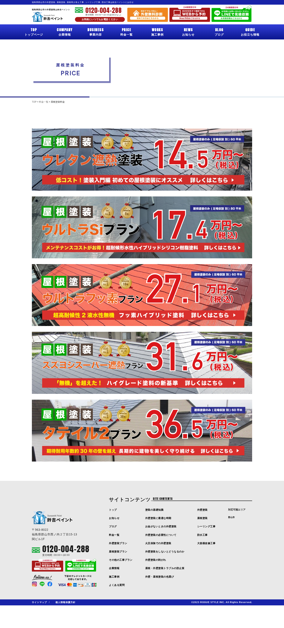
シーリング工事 (206, 526)
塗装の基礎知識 (154, 509)
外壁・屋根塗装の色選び (159, 576)
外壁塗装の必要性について (161, 534)
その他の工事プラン (121, 559)
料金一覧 (126, 31)
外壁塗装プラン (118, 543)
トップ (113, 509)
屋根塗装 (202, 518)
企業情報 (65, 31)
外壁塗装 (202, 509)
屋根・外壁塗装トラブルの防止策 (165, 568)
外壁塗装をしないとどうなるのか (165, 551)
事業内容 (96, 31)
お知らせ (188, 31)
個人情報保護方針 (65, 602)
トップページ (34, 31)
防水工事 (202, 534)
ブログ (219, 31)
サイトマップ (39, 602)
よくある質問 (117, 585)
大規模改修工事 (206, 543)
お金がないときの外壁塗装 (161, 526)
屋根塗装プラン (118, 551)
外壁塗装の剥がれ (155, 559)
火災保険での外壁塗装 (158, 543)
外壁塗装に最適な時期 (158, 518)
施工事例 (157, 31)
